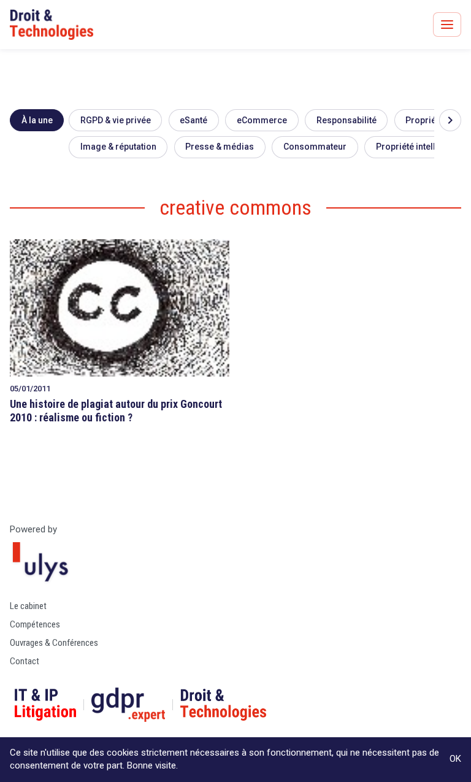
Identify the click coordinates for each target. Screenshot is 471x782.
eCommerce (262, 120)
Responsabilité (346, 120)
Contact (24, 661)
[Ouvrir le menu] (447, 24)
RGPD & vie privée (115, 120)
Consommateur (315, 146)
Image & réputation (118, 146)
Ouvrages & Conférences (54, 642)
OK (455, 758)
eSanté (193, 120)
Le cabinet (28, 605)
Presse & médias (219, 146)
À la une (37, 120)
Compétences (35, 624)
